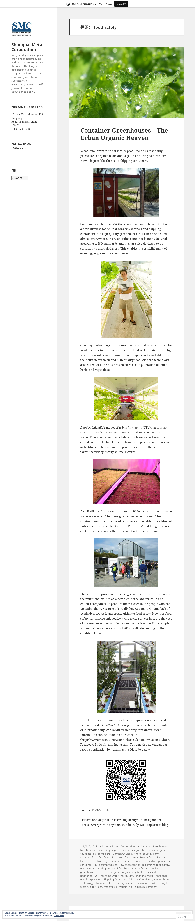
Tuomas (100, 883)
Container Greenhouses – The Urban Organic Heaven (124, 134)
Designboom (152, 820)
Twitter (164, 740)
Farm (156, 853)
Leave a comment (147, 886)
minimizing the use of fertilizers (111, 868)
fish (94, 857)
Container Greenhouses (154, 846)
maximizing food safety (155, 864)
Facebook (86, 745)
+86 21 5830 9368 (21, 129)
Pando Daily (130, 825)
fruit (92, 861)
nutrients (103, 872)
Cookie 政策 (59, 915)
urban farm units (146, 883)
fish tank (117, 857)
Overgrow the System (106, 825)
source (130, 452)
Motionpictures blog (154, 825)
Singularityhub (132, 820)
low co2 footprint (130, 864)
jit (95, 864)
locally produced (107, 864)
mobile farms (139, 868)
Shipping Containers (117, 850)
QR (96, 875)
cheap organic (157, 850)
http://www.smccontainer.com (102, 740)
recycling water (110, 875)
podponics (86, 875)
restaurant (127, 875)
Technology (87, 883)
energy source (142, 853)
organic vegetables (133, 872)
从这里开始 (121, 4)
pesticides (152, 872)
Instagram (121, 745)
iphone (162, 861)
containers (104, 853)
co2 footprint (88, 853)
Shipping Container (115, 879)
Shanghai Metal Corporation (27, 47)
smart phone (161, 879)
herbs (151, 861)
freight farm (147, 857)
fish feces (104, 857)
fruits (100, 861)
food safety (131, 857)
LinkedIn (101, 745)
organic (115, 872)
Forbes (85, 825)
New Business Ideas (91, 850)
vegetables (110, 886)
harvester (140, 861)
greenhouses (113, 861)
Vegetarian (125, 886)
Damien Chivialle (122, 853)
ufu (110, 883)
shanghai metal (145, 875)
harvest (128, 861)
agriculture (140, 850)
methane (85, 868)
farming (85, 857)
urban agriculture (124, 883)
